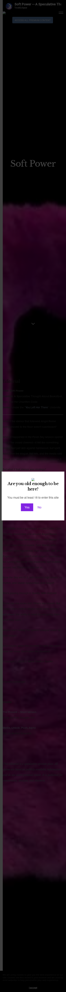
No (39, 507)
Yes (27, 507)
